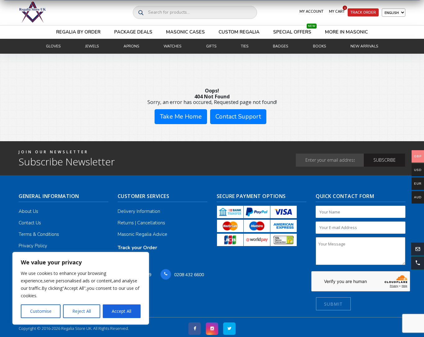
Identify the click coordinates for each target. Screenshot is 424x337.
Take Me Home (181, 116)
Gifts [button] (211, 46)
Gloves (53, 46)
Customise (41, 311)
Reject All (81, 311)
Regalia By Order (78, 32)
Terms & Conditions (39, 234)
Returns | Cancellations (141, 223)
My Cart (337, 10)
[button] (417, 263)
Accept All (121, 311)
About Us (28, 211)
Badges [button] (280, 46)
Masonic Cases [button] (185, 32)
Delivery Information (139, 211)
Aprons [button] (131, 46)
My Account (311, 11)
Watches (172, 46)
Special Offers (294, 30)
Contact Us (30, 223)
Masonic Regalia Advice (142, 234)
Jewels (92, 46)
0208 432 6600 (189, 275)
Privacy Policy (33, 246)
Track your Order (137, 247)
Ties (244, 46)
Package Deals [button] (133, 32)
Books (319, 46)
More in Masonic (346, 32)
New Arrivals (364, 46)
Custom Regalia (239, 32)
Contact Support (238, 116)
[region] (80, 288)
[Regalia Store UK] (33, 12)
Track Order (363, 12)
